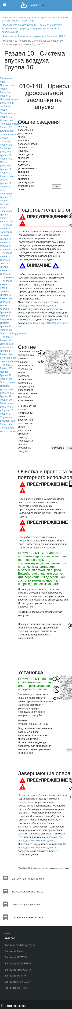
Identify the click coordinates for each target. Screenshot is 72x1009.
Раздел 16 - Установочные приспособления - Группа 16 (9, 360)
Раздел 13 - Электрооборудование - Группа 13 (13, 333)
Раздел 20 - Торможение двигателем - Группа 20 (7, 405)
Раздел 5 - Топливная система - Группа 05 (6, 234)
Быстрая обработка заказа (27, 891)
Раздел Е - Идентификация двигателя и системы (9, 101)
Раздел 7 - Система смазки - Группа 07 (6, 262)
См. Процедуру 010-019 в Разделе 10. (40, 839)
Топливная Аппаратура (20, 945)
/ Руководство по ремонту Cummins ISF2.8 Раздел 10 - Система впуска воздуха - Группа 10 (33, 42)
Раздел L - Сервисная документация (8, 417)
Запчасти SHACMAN (18, 969)
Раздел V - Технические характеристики (9, 428)
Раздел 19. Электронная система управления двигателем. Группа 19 (7, 387)
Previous (59, 448)
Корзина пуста (60, 9)
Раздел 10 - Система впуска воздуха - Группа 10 (6, 305)
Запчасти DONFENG (18, 963)
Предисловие (7, 85)
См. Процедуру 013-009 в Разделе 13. (42, 304)
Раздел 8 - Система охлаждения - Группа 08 (7, 276)
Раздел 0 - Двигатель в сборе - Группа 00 (6, 178)
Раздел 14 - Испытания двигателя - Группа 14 (6, 346)
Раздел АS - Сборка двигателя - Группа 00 (7, 164)
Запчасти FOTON (16, 957)
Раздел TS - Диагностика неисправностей (9, 120)
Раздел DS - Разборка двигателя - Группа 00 (7, 150)
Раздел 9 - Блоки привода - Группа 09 (6, 290)
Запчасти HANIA (15, 975)
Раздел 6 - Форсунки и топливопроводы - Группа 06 (9, 248)
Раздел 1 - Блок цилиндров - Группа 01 (7, 192)
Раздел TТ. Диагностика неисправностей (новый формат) (9, 134)
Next (57, 186)
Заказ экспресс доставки (26, 904)
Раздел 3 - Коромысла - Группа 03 (6, 221)
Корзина (56, 6)
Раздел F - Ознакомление (8, 111)
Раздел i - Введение (5, 90)
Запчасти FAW (14, 951)
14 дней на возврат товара (27, 917)
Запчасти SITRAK (16, 988)
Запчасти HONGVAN (18, 981)
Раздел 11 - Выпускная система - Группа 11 (6, 321)
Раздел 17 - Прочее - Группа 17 (6, 372)
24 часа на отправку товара (28, 878)
